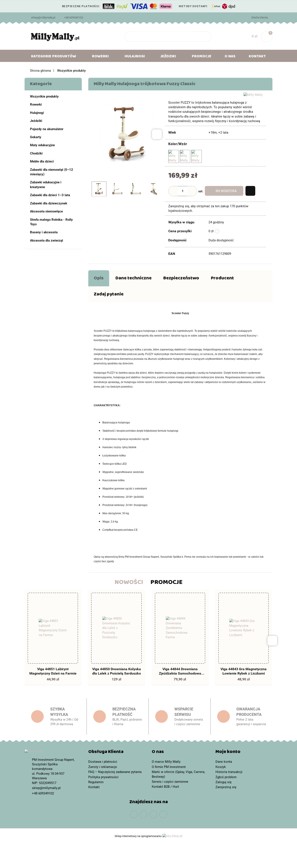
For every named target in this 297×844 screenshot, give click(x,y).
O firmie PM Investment (169, 767)
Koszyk (220, 767)
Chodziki (36, 153)
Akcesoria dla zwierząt (46, 240)
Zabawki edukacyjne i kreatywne (45, 184)
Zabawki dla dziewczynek (48, 203)
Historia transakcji (228, 772)
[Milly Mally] (253, 95)
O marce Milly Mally (166, 762)
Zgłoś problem (226, 777)
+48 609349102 (73, 17)
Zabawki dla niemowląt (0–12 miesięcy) (51, 172)
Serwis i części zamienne (170, 782)
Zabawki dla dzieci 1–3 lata (50, 195)
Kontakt (257, 57)
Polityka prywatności (103, 777)
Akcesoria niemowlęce (46, 211)
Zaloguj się (223, 782)
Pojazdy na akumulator (46, 129)
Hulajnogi (37, 113)
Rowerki (36, 104)
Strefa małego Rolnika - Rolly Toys (51, 222)
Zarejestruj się (225, 787)
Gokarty (35, 137)
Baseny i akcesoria (44, 232)
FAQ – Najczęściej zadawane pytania (115, 772)
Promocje (201, 57)
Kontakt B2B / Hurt (165, 787)
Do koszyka (226, 191)
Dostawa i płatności (102, 762)
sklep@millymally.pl (43, 17)
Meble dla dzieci (42, 161)
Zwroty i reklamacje (102, 767)
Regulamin (95, 782)
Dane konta (223, 762)
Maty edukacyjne (42, 145)
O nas (230, 57)
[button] (116, 752)
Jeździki (36, 121)
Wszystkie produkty (44, 96)
